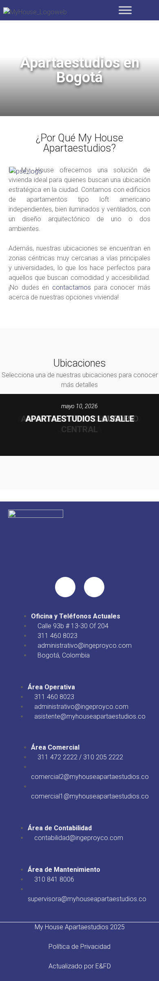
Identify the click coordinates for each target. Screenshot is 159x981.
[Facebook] (65, 587)
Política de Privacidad (79, 946)
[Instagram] (94, 587)
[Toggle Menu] (125, 10)
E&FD (103, 966)
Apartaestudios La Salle (79, 419)
